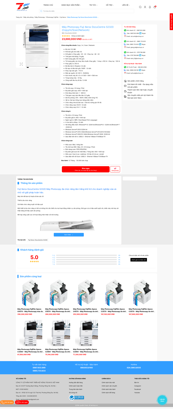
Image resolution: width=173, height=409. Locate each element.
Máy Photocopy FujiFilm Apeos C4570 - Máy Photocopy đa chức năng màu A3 (86, 311)
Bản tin (136, 382)
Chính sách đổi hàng (108, 392)
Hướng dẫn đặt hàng (76, 382)
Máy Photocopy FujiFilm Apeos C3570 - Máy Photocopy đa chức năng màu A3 (114, 311)
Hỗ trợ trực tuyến (171, 21)
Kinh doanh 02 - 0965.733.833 (136, 41)
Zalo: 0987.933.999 (133, 33)
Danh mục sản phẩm (70, 5)
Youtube (137, 392)
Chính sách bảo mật (108, 382)
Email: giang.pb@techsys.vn (135, 47)
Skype (144, 33)
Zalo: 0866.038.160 (132, 70)
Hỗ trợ (109, 5)
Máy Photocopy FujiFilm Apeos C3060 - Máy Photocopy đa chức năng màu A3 (30, 351)
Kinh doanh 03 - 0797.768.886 (136, 52)
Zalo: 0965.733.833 (133, 44)
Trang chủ (48, 5)
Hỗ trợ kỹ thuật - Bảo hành (133, 63)
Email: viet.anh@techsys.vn (135, 36)
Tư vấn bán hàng (129, 27)
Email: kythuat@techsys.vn (135, 73)
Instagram (137, 386)
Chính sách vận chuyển (109, 386)
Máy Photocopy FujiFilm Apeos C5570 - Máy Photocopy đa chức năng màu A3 (58, 311)
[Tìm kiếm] (140, 7)
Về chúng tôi (73, 392)
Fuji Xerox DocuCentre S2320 (37, 240)
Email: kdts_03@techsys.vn (135, 58)
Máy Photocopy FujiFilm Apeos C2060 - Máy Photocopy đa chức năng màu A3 (86, 351)
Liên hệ (125, 5)
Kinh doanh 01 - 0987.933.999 (136, 30)
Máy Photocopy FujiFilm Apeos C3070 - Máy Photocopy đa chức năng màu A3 (142, 311)
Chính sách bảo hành (108, 389)
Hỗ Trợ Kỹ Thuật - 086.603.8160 (137, 67)
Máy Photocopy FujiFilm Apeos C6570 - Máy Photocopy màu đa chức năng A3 (30, 311)
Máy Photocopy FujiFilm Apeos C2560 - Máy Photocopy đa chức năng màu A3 (58, 351)
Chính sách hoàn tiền (76, 386)
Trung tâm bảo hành (75, 389)
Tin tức (92, 5)
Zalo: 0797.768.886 (133, 55)
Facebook (137, 389)
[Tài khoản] (145, 7)
